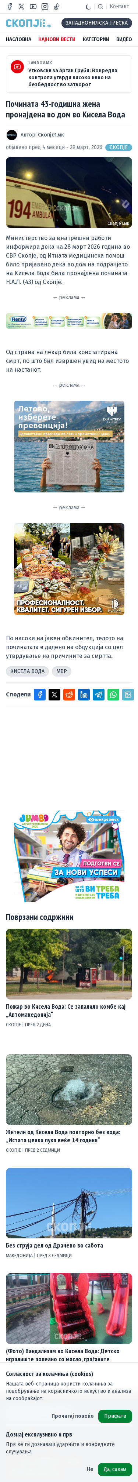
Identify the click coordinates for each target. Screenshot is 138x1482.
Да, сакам (115, 1469)
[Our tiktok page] (56, 6)
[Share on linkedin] (84, 694)
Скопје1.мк (51, 135)
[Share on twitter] (54, 694)
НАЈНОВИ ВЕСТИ (56, 39)
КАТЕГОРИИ (96, 39)
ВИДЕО (124, 39)
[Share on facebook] (40, 694)
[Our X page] (21, 6)
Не (90, 1469)
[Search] (100, 7)
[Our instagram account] (45, 6)
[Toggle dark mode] (88, 7)
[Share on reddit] (69, 694)
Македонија (20, 1255)
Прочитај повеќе (73, 1416)
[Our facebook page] (9, 6)
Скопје (119, 147)
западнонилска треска (97, 23)
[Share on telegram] (99, 694)
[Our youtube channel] (33, 6)
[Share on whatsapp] (113, 694)
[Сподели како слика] (128, 694)
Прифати (115, 1416)
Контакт (119, 6)
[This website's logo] (28, 23)
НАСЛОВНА (18, 39)
